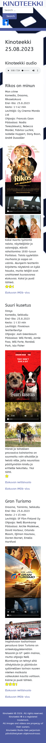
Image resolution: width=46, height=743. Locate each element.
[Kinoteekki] (23, 3)
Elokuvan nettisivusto (18, 482)
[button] (23, 29)
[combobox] (18, 10)
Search (10, 16)
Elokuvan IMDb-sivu (17, 292)
